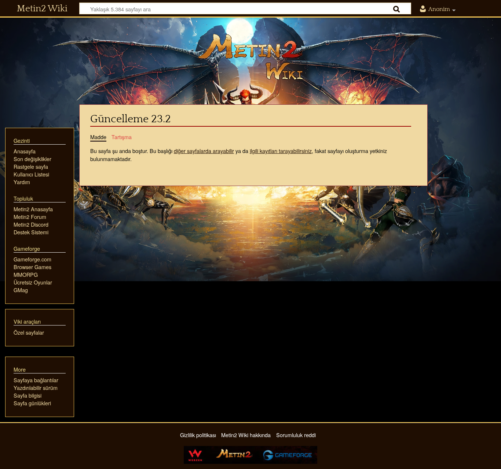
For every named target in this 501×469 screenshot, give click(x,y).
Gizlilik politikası (198, 435)
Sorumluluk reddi (296, 435)
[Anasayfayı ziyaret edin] (250, 57)
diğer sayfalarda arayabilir (204, 151)
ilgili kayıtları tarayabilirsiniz (281, 151)
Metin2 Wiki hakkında (246, 435)
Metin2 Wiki (42, 9)
